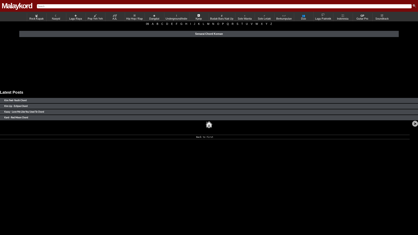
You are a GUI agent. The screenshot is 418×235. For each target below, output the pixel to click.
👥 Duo (303, 17)
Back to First (204, 137)
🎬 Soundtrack (382, 17)
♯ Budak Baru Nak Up (221, 17)
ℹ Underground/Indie (176, 17)
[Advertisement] (209, 64)
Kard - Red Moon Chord (16, 117)
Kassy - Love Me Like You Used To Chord (24, 112)
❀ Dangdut (154, 17)
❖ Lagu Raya (75, 17)
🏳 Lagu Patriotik (323, 16)
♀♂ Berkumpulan (284, 17)
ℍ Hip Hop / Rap (134, 17)
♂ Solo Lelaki (264, 17)
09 (147, 24)
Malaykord (17, 6)
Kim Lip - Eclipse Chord (16, 106)
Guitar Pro (362, 17)
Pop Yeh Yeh (95, 17)
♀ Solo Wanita (245, 17)
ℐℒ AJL (115, 17)
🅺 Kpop (199, 17)
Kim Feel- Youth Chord (15, 100)
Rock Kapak (36, 17)
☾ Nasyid (56, 17)
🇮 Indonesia (342, 17)
